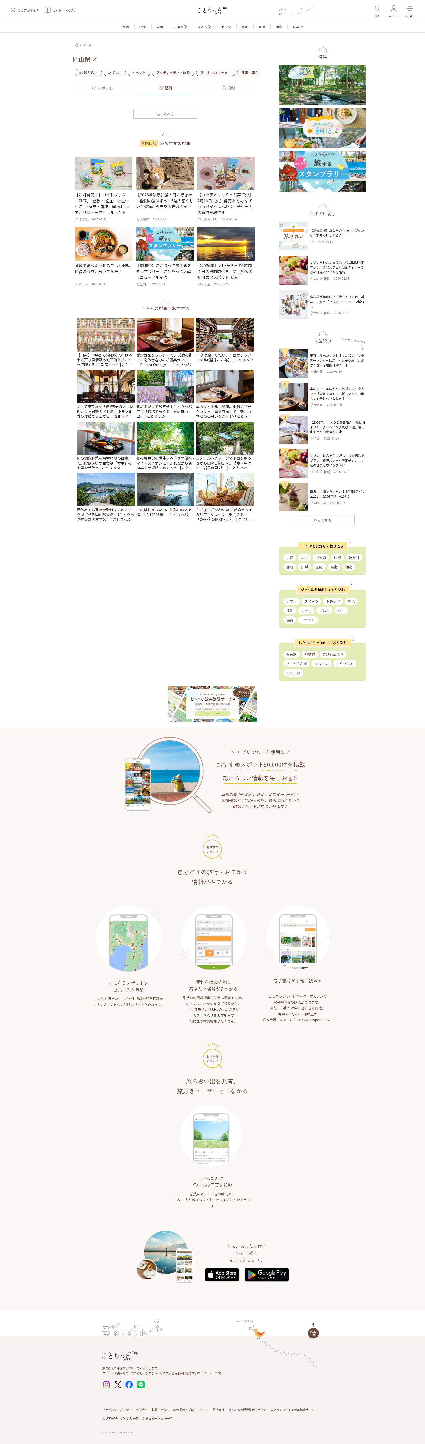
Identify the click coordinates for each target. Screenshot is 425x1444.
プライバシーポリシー (117, 1409)
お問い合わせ (160, 1409)
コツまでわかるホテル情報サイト (292, 1409)
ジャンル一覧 (129, 1418)
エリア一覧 (109, 1418)
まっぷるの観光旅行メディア (247, 1409)
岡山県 (86, 45)
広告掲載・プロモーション (191, 1409)
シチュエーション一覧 (157, 1418)
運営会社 (218, 1409)
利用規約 (142, 1409)
